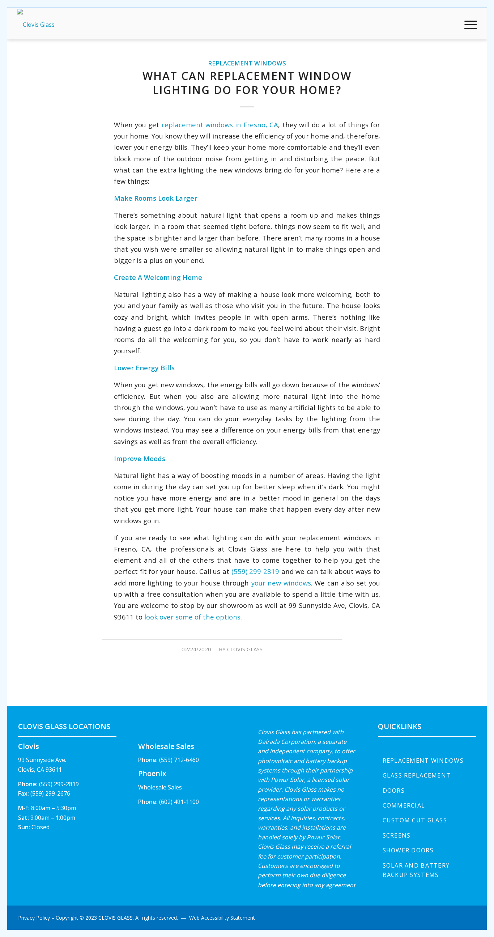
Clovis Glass (245, 649)
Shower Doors (408, 850)
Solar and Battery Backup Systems (416, 870)
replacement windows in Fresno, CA (220, 124)
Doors (394, 791)
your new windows (281, 582)
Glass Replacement (417, 775)
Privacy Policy (34, 917)
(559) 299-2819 (255, 571)
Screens (397, 835)
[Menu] (468, 25)
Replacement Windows (423, 760)
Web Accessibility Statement (222, 917)
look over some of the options (192, 616)
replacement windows (247, 63)
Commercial (404, 805)
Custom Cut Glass (415, 820)
